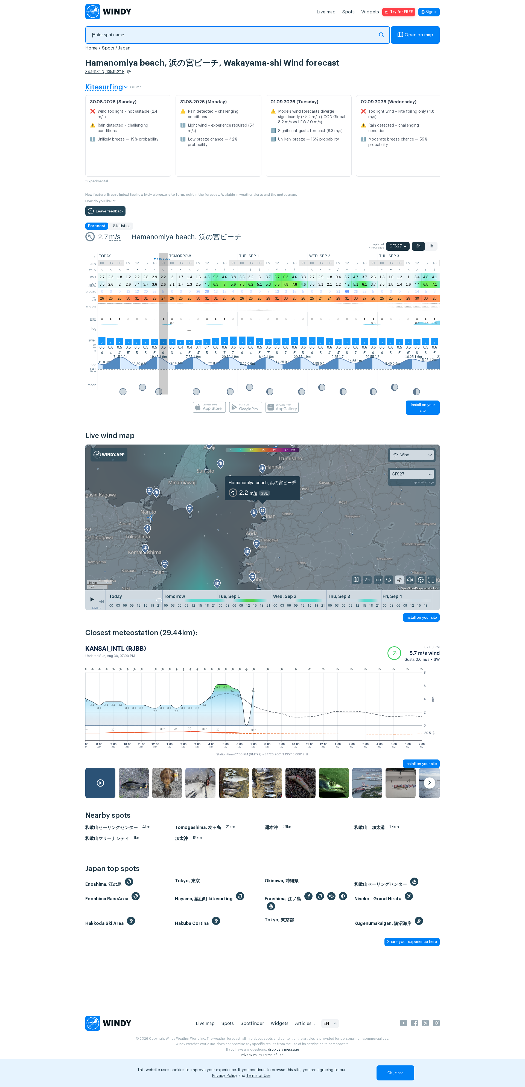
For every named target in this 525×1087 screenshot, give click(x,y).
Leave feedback (109, 211)
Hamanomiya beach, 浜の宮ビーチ (186, 237)
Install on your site (423, 407)
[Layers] (356, 579)
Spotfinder (252, 1023)
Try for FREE (401, 12)
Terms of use (273, 1055)
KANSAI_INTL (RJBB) (115, 648)
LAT (93, 369)
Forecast (97, 226)
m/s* (92, 284)
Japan (124, 48)
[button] (129, 72)
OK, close (395, 1073)
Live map (326, 12)
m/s (115, 237)
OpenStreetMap (411, 588)
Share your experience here (412, 942)
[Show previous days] (101, 601)
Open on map (419, 35)
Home (91, 48)
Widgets (370, 12)
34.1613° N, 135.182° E (104, 72)
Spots (348, 12)
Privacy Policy (251, 1055)
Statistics (121, 226)
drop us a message (283, 1049)
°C (94, 298)
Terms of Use (258, 1076)
